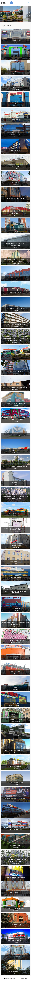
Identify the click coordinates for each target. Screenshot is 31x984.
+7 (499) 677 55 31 (23, 978)
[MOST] (4, 3)
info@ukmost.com (10, 978)
